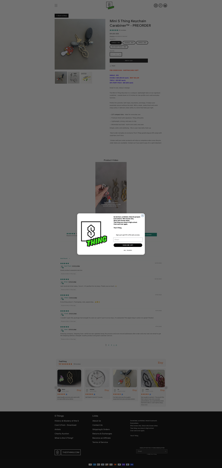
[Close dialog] (142, 215)
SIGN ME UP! (128, 245)
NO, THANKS (128, 250)
